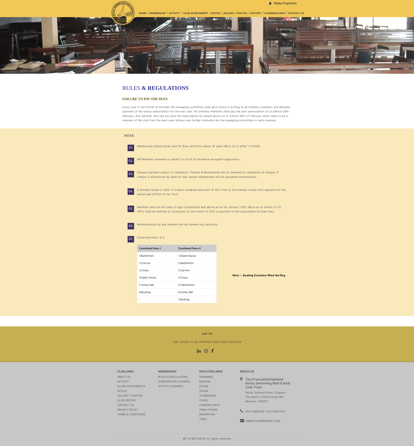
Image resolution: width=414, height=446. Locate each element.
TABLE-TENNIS (208, 409)
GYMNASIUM (207, 395)
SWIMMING (206, 376)
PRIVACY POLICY (127, 409)
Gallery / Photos (129, 395)
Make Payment (284, 3)
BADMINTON (207, 414)
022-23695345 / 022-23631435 (265, 411)
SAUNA (203, 390)
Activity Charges (170, 386)
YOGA (203, 419)
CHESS (203, 400)
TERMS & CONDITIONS (131, 414)
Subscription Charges (174, 381)
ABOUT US (124, 376)
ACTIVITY (123, 381)
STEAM (203, 386)
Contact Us (125, 405)
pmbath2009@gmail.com (262, 421)
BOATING (204, 381)
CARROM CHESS (209, 405)
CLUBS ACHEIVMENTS (131, 386)
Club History (126, 400)
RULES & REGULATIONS (173, 376)
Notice (122, 390)
